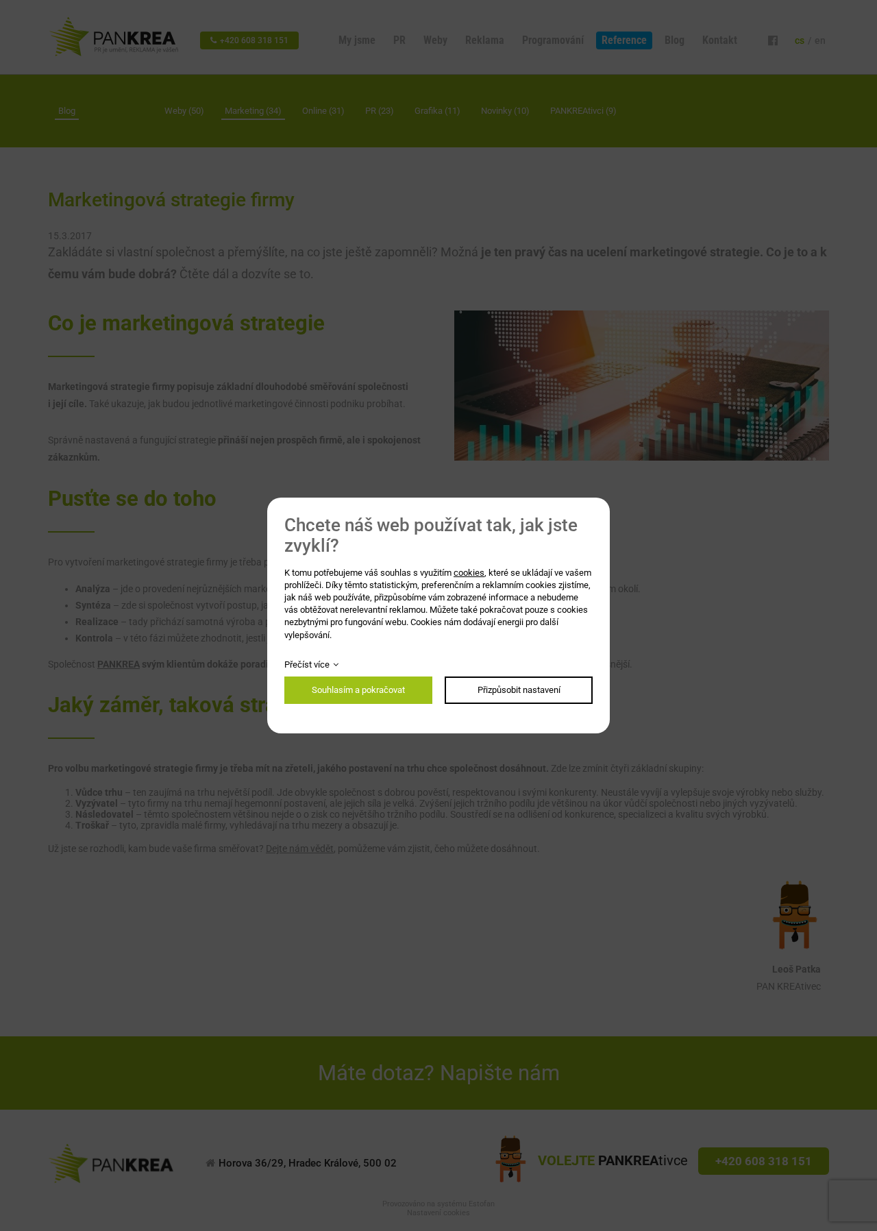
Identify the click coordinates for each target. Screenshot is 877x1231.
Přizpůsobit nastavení (519, 690)
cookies (469, 573)
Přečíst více (307, 664)
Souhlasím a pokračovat (358, 690)
